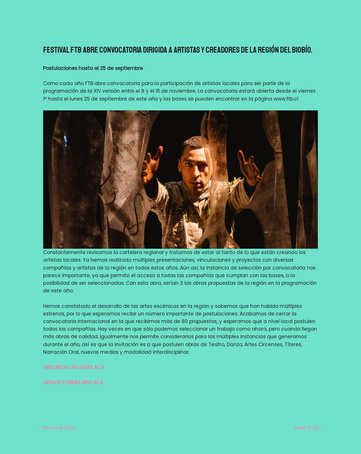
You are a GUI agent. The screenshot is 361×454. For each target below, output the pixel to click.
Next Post (310, 427)
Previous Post (56, 427)
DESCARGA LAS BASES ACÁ (73, 367)
